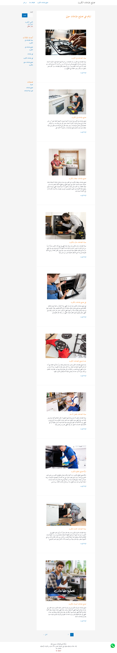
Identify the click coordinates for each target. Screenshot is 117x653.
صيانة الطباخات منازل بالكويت (77, 242)
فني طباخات (30, 54)
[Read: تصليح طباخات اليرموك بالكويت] (66, 580)
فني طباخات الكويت (28, 58)
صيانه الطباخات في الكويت (78, 58)
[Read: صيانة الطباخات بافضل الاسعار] (66, 402)
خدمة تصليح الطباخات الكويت (77, 361)
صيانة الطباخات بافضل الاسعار (78, 414)
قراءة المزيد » (83, 73)
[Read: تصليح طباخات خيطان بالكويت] (67, 162)
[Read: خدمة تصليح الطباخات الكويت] (66, 346)
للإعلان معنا (32, 2)
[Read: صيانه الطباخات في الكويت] (66, 42)
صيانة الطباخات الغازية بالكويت (77, 529)
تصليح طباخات (29, 87)
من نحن (25, 2)
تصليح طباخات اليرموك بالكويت (77, 604)
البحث (31, 12)
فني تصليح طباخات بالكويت (78, 302)
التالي (45, 634)
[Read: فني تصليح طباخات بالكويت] (66, 286)
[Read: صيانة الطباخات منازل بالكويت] (66, 225)
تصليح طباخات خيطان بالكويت (77, 178)
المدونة (31, 84)
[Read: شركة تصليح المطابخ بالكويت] (66, 457)
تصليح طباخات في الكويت (79, 117)
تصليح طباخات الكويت (86, 2)
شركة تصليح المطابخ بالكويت (78, 471)
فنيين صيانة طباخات (28, 91)
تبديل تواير (30, 24)
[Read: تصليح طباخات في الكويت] (67, 102)
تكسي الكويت (29, 22)
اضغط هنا (58, 650)
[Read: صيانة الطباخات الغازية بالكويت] (66, 514)
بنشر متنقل (30, 26)
